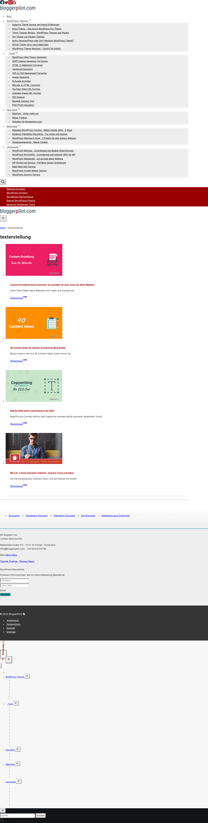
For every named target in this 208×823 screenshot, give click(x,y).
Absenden (5, 594)
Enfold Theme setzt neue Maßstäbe (30, 44)
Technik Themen (9, 561)
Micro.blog (11, 555)
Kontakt (11, 628)
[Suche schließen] (3, 810)
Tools (10, 704)
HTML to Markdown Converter (27, 65)
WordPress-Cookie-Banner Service (29, 170)
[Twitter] (6, 3)
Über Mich (10, 750)
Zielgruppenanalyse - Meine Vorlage (30, 142)
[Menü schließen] (1, 666)
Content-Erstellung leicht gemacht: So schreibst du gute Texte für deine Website (52, 284)
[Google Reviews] (14, 3)
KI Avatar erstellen (21, 81)
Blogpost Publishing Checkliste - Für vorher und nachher (39, 134)
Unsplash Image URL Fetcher (26, 93)
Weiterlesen (18, 298)
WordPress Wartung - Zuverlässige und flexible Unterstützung (43, 151)
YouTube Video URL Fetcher (26, 89)
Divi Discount (88, 515)
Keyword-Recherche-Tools (21, 204)
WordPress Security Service (26, 174)
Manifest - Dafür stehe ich (25, 113)
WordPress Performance (20, 196)
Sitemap (11, 631)
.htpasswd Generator (22, 69)
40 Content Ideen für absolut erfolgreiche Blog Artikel (38, 347)
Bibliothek (10, 764)
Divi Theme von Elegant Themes (28, 36)
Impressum (13, 620)
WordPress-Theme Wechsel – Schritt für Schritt (36, 48)
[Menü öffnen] (3, 218)
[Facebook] (2, 3)
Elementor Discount (64, 515)
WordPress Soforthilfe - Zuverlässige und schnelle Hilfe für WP (43, 154)
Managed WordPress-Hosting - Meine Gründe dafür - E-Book (42, 130)
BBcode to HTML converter (26, 85)
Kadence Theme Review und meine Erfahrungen (35, 25)
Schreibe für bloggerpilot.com (27, 121)
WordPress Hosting (17, 192)
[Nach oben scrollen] (3, 660)
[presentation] (97, 260)
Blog (9, 16)
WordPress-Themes (15, 677)
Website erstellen (16, 189)
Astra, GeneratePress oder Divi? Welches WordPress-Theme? (43, 41)
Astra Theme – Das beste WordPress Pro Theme (36, 28)
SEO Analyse (18, 97)
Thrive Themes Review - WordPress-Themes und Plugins (40, 32)
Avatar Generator (20, 77)
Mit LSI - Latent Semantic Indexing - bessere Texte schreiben (42, 473)
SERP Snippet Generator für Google (30, 61)
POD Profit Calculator (23, 105)
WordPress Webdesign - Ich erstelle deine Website (37, 158)
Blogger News (27, 561)
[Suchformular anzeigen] (3, 181)
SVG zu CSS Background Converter (29, 73)
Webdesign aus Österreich (115, 515)
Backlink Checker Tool (23, 101)
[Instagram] (10, 3)
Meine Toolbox (19, 117)
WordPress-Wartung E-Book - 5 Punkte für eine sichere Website (44, 138)
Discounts (14, 515)
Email (3, 590)
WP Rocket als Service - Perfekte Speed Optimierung (39, 162)
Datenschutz (13, 624)
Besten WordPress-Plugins (21, 200)
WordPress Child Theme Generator (29, 57)
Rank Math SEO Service (24, 166)
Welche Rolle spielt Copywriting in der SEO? (32, 410)
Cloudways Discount (37, 515)
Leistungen (11, 782)
